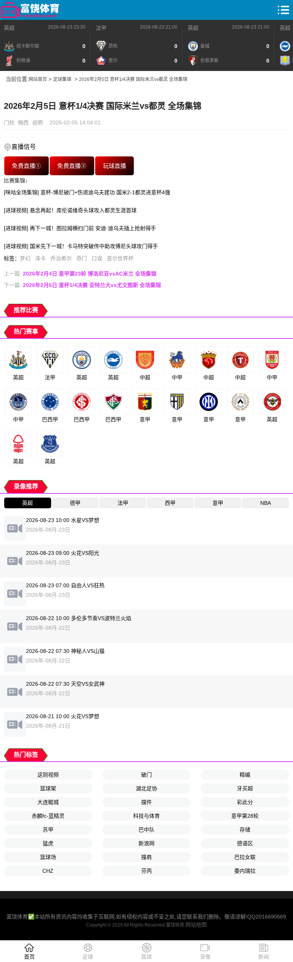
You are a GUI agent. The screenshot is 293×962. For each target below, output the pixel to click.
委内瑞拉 (245, 871)
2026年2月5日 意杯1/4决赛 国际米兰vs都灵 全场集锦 (133, 79)
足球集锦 (62, 79)
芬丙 (146, 871)
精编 (245, 775)
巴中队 (146, 830)
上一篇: (80, 274)
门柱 (9, 122)
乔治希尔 (61, 258)
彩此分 (245, 802)
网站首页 (38, 79)
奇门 (81, 258)
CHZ (47, 871)
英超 (9, 28)
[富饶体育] (30, 9)
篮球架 (48, 788)
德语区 (245, 843)
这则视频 (48, 775)
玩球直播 (114, 165)
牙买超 (245, 788)
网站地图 (196, 925)
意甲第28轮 (245, 816)
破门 (146, 775)
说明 (37, 122)
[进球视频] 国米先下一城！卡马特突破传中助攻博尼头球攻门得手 (81, 246)
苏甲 (48, 830)
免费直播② (71, 165)
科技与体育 (146, 816)
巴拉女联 (245, 857)
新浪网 (146, 843)
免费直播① (26, 165)
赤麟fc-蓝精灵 (48, 816)
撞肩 (146, 857)
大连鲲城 (48, 802)
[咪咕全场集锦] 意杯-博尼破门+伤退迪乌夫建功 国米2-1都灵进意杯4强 (87, 192)
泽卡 (40, 258)
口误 (97, 258)
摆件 (146, 802)
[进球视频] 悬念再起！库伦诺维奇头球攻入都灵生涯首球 (70, 210)
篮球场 (48, 857)
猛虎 (48, 843)
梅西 (23, 122)
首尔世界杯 (120, 258)
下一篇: (82, 285)
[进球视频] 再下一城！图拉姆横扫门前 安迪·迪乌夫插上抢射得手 (80, 228)
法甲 (101, 28)
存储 (245, 830)
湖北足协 (146, 788)
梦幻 (25, 258)
